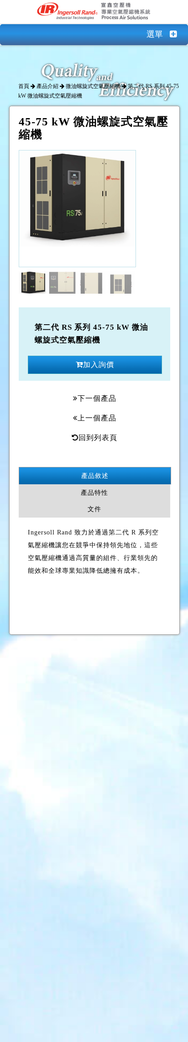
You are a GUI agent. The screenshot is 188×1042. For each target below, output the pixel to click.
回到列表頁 (97, 437)
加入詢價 (98, 364)
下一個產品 (97, 398)
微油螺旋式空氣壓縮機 (93, 86)
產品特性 (94, 492)
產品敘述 (95, 475)
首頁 (23, 86)
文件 (94, 509)
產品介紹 (47, 86)
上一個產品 (97, 418)
